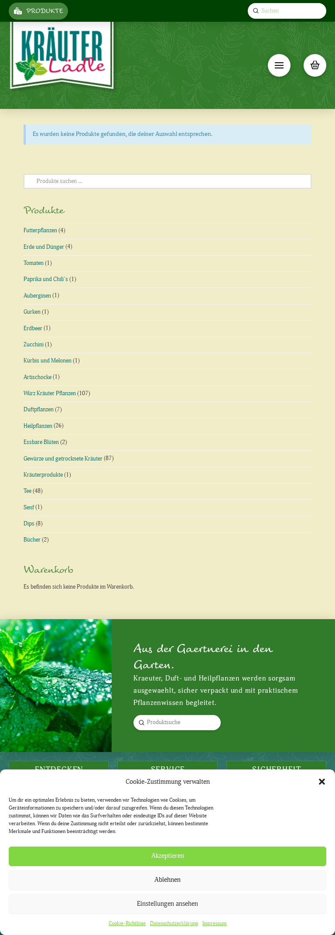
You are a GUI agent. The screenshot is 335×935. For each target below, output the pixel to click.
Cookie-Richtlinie (127, 923)
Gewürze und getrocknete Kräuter (63, 458)
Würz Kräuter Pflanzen (50, 393)
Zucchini (34, 344)
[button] (322, 781)
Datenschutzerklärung (174, 923)
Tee (27, 491)
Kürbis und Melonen (48, 360)
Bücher (32, 539)
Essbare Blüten (41, 442)
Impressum (214, 923)
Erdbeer (33, 328)
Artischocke (37, 377)
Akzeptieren (167, 856)
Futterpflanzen (40, 230)
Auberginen (37, 295)
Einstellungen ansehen (167, 904)
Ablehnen (167, 880)
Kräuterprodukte (43, 474)
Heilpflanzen (38, 426)
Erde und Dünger (44, 247)
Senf (29, 507)
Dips (29, 523)
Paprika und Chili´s (46, 279)
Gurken (32, 311)
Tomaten (34, 263)
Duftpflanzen (39, 409)
